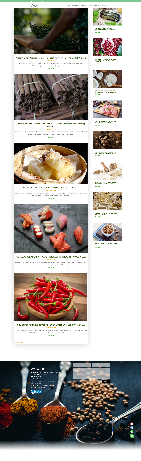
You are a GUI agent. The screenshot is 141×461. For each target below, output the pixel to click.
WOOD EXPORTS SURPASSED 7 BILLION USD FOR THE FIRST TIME (107, 213)
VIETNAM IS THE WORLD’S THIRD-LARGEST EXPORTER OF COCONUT (106, 91)
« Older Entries (19, 342)
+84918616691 (35, 1)
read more (51, 68)
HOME (68, 5)
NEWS (90, 5)
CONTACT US (104, 5)
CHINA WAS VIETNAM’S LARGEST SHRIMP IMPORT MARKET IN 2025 (105, 29)
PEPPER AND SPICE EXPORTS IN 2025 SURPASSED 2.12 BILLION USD (106, 183)
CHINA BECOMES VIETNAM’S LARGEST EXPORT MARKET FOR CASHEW (107, 244)
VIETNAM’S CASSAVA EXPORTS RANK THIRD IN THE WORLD (51, 188)
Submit (106, 381)
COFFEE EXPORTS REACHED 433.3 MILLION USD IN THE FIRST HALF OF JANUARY (106, 60)
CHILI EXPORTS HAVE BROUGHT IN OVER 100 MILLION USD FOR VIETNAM (50, 325)
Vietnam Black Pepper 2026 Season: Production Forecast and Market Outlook (51, 58)
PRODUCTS (83, 5)
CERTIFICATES (75, 5)
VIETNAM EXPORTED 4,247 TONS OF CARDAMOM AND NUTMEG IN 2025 (106, 152)
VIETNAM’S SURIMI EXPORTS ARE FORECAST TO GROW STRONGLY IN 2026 (51, 257)
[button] (132, 436)
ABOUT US (96, 5)
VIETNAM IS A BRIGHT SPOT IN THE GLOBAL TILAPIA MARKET (105, 122)
